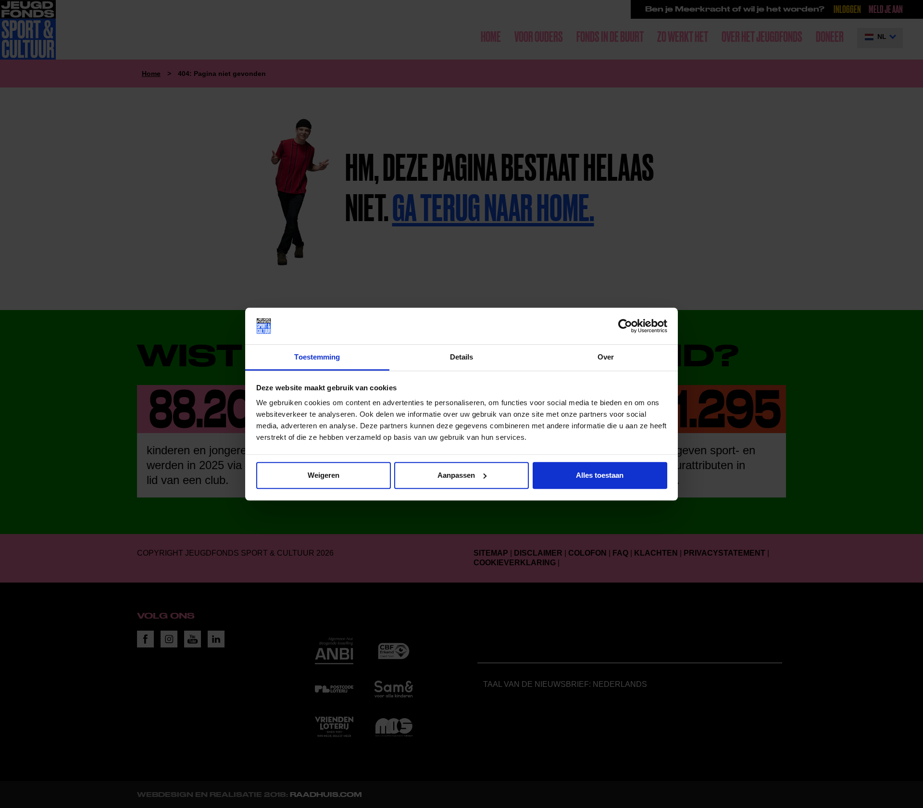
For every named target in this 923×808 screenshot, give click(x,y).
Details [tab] (462, 357)
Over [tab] (606, 357)
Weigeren (323, 475)
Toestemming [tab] (317, 357)
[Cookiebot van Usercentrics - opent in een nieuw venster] (625, 326)
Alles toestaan (600, 475)
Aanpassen (456, 475)
